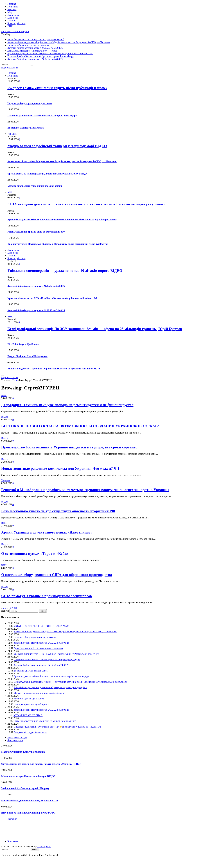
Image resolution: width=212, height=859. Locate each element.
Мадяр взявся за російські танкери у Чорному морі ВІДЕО (57, 146)
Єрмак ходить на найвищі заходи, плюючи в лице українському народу (47, 173)
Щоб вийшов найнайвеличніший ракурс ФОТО (28, 812)
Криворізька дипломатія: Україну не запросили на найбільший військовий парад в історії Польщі (62, 219)
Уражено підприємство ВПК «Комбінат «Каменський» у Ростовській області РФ (50, 53)
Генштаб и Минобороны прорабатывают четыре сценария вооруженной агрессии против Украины (85, 490)
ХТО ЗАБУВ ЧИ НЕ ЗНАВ (28, 715)
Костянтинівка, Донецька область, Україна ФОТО (29, 800)
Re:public (12, 819)
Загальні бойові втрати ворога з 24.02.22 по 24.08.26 (35, 59)
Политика (12, 6)
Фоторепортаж (15, 740)
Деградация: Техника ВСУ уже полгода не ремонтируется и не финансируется (67, 405)
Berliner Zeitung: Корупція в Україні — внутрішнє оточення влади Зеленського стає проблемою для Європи (70, 681)
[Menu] (2, 375)
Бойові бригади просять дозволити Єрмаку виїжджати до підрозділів (50, 687)
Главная (11, 3)
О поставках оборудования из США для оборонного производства (56, 575)
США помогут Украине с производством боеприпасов (46, 596)
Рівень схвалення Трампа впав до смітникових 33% (36, 231)
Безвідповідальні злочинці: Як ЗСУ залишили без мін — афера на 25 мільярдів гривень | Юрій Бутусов (94, 329)
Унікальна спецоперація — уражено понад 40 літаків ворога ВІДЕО (64, 271)
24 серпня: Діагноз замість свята (25, 127)
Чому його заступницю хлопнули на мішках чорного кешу (45, 721)
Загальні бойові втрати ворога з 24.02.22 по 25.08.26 (35, 48)
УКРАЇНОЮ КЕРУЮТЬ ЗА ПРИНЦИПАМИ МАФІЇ (35, 39)
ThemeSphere (44, 846)
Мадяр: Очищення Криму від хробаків (23, 751)
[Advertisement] (57, 830)
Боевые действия (16, 23)
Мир (9, 12)
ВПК (10, 26)
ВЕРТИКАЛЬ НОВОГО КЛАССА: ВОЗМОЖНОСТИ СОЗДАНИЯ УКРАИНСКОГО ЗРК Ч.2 (80, 426)
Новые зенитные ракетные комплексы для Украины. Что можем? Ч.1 (60, 468)
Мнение (11, 20)
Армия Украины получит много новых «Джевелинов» (46, 532)
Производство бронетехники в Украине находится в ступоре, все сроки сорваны (69, 447)
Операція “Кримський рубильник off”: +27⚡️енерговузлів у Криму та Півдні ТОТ (57, 726)
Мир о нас (12, 17)
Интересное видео (17, 737)
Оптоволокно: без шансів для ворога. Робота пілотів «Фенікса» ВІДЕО (41, 764)
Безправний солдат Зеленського (30, 732)
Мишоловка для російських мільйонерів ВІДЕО (28, 776)
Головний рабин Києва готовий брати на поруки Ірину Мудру (40, 56)
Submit (35, 849)
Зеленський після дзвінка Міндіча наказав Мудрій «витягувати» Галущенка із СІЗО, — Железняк (58, 42)
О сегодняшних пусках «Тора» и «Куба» (34, 554)
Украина (11, 9)
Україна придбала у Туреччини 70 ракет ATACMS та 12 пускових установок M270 (53, 368)
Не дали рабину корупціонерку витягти (28, 45)
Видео (4, 416)
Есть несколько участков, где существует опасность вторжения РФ (58, 511)
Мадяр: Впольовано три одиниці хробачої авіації (34, 186)
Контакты (12, 841)
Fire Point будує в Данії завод (23, 344)
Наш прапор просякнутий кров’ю (31, 704)
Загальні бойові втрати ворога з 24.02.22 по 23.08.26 (41, 709)
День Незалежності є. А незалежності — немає (32, 50)
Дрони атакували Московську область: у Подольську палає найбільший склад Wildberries (57, 244)
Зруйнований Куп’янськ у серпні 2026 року (25, 788)
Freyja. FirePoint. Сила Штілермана (27, 356)
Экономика (13, 15)
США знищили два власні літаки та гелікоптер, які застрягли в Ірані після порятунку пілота (86, 204)
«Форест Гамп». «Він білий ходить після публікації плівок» (57, 88)
